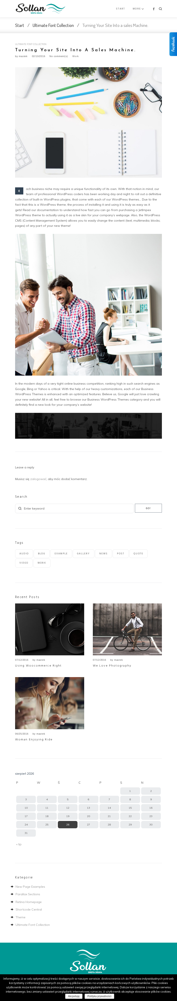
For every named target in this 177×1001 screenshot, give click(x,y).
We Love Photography (112, 665)
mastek (23, 56)
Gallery (83, 554)
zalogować (38, 479)
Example (61, 554)
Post (120, 554)
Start (120, 9)
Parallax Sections (28, 894)
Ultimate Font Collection (53, 25)
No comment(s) (58, 56)
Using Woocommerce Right (38, 665)
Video (23, 563)
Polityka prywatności (99, 996)
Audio (24, 554)
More (137, 9)
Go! (148, 508)
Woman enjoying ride (34, 739)
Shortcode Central (29, 909)
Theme (20, 917)
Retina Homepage (29, 902)
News (103, 554)
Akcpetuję (74, 996)
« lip (19, 844)
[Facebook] (154, 9)
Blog (41, 554)
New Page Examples (30, 887)
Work (75, 56)
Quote (138, 554)
